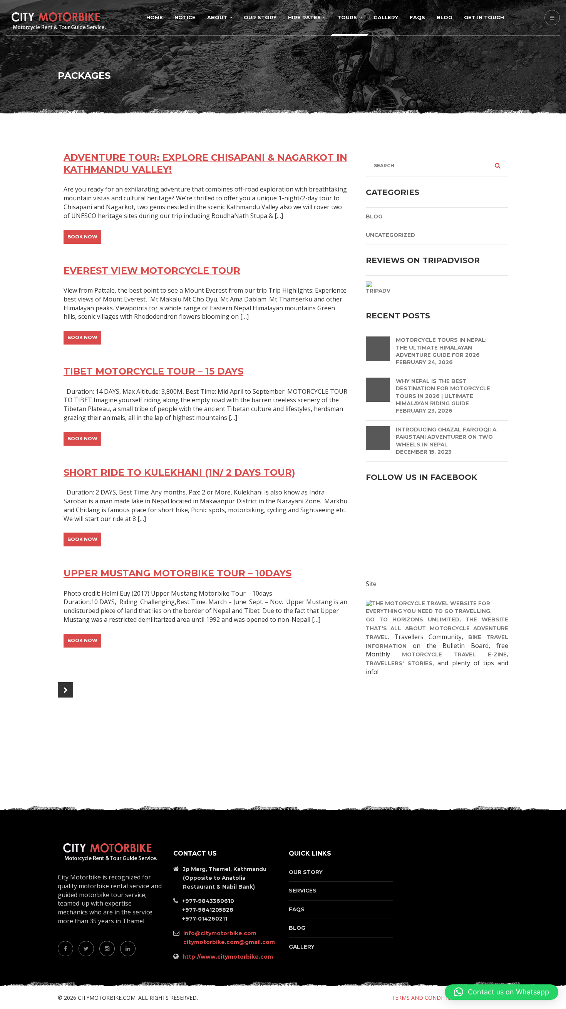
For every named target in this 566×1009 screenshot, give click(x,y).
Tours (347, 17)
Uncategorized (390, 235)
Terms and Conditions (425, 997)
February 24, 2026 (424, 362)
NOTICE (185, 17)
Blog (444, 17)
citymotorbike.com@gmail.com (229, 942)
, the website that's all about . (437, 628)
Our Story (260, 17)
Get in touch (484, 17)
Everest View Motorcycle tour (152, 270)
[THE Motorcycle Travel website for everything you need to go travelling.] (437, 607)
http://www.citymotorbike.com (228, 957)
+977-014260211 (204, 919)
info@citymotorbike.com (219, 933)
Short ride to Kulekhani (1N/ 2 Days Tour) (179, 472)
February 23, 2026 (424, 411)
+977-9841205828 (207, 910)
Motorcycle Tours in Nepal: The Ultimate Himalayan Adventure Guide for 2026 (441, 347)
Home (154, 17)
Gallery (385, 17)
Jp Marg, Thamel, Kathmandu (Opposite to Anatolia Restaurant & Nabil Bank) (224, 878)
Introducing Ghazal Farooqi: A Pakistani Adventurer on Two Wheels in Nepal (446, 437)
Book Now (82, 237)
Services (302, 890)
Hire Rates (304, 17)
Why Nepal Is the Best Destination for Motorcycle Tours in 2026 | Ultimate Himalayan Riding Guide (443, 392)
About (217, 17)
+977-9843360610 (208, 901)
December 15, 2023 (424, 452)
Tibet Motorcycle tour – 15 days (153, 371)
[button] (501, 992)
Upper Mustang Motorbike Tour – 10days (177, 573)
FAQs (417, 17)
